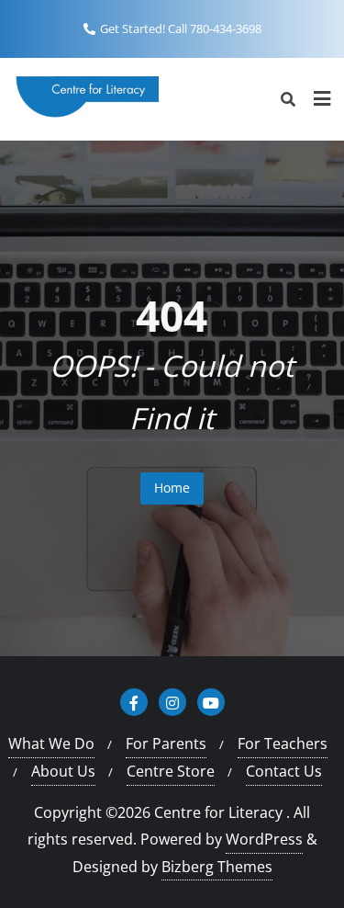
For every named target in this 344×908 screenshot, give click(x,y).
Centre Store (171, 771)
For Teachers (282, 743)
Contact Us (284, 771)
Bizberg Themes (216, 867)
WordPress (264, 839)
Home (172, 487)
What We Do (51, 743)
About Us (63, 771)
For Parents (166, 743)
